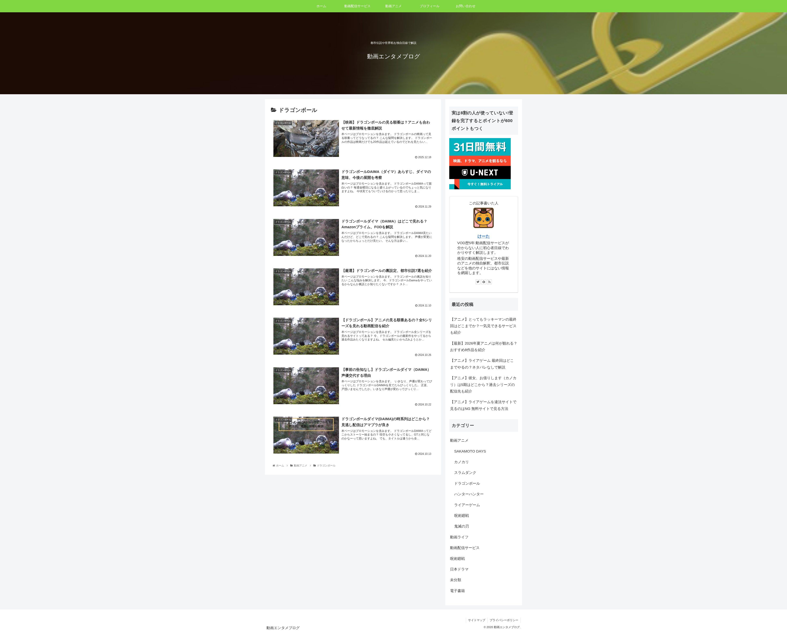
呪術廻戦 (461, 516)
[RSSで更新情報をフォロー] (489, 281)
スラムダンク (465, 473)
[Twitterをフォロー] (477, 281)
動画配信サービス (465, 548)
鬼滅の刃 (461, 526)
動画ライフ (459, 537)
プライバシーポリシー (504, 620)
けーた (484, 236)
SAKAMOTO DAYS (470, 451)
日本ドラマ (459, 569)
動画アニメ (459, 440)
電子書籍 (457, 591)
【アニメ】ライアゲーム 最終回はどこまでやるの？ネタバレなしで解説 (482, 363)
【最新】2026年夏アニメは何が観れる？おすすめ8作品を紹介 (483, 346)
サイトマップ (476, 620)
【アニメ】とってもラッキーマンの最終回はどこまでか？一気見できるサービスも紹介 (483, 326)
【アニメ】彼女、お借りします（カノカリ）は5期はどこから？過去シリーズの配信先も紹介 (483, 384)
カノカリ (461, 462)
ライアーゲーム (467, 505)
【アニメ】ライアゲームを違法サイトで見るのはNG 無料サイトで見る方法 (483, 405)
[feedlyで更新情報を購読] (483, 281)
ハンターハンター (469, 494)
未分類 (455, 580)
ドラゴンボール (467, 483)
